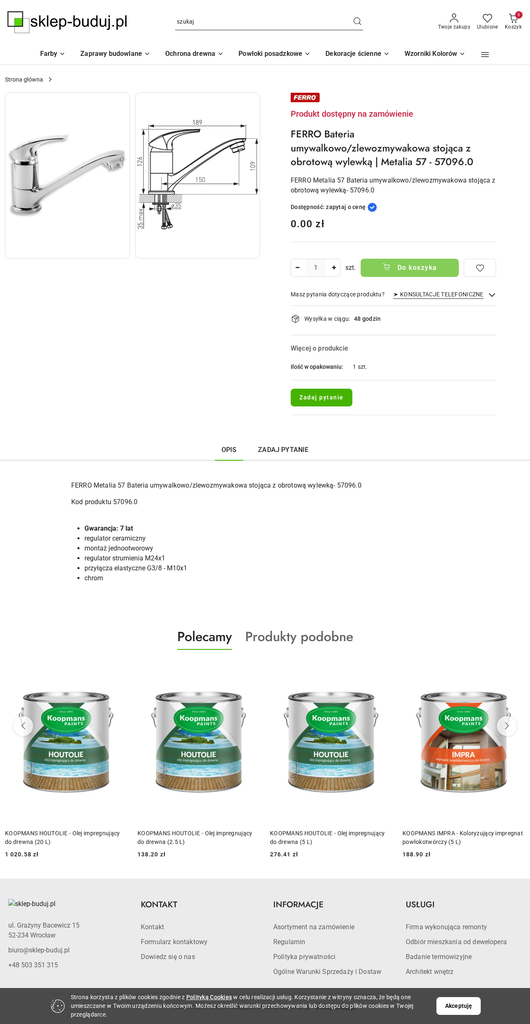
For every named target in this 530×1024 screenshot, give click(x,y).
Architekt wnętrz (430, 972)
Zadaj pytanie (321, 397)
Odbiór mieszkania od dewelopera (456, 942)
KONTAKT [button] (159, 905)
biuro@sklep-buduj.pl (39, 950)
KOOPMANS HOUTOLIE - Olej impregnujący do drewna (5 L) (194, 837)
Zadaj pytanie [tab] (283, 450)
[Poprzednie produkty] (23, 726)
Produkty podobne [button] (299, 636)
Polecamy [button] (204, 636)
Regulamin (289, 942)
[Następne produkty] (506, 726)
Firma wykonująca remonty (446, 927)
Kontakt (152, 927)
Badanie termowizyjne (439, 957)
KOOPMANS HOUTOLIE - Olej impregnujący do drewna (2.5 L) (62, 837)
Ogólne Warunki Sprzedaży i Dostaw (327, 972)
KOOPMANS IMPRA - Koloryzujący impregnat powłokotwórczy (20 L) (462, 837)
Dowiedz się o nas (168, 957)
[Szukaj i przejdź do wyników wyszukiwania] (357, 22)
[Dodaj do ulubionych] (480, 268)
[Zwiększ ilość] (334, 267)
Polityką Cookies (209, 997)
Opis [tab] (229, 450)
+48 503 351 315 (33, 965)
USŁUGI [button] (420, 905)
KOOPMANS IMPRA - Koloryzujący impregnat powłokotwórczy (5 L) (330, 837)
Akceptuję (458, 1005)
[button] (435, 54)
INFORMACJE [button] (298, 905)
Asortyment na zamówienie (313, 927)
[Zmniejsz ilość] (297, 267)
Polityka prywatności (304, 957)
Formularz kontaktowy (174, 942)
